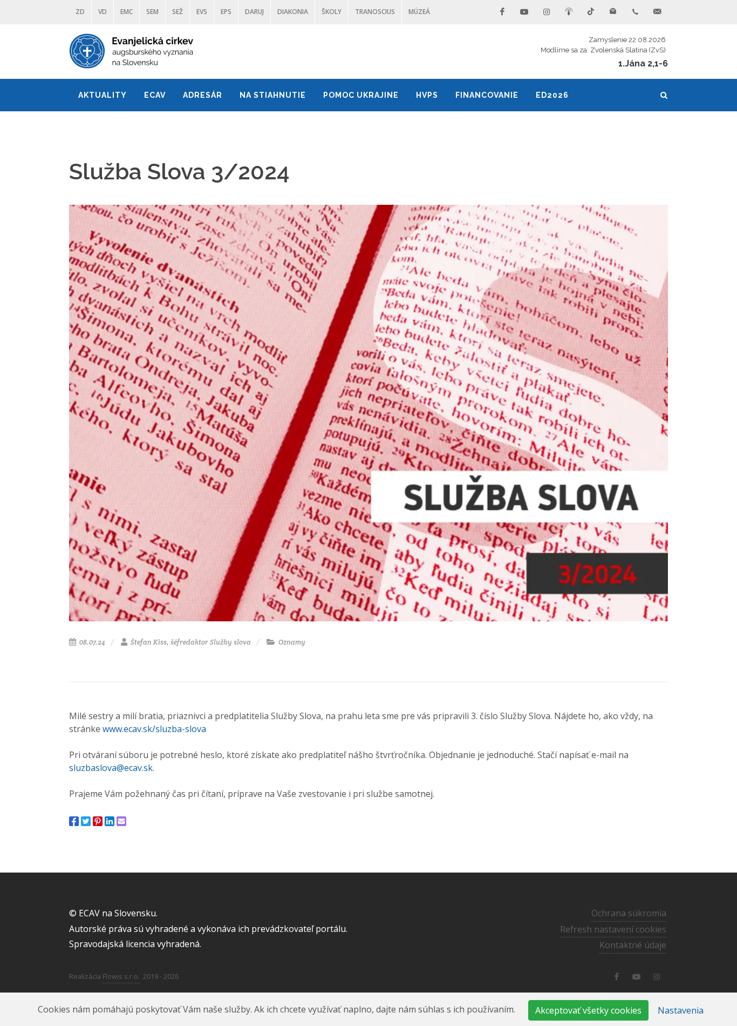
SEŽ (177, 11)
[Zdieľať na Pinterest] (98, 821)
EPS (226, 11)
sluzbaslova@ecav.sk (111, 768)
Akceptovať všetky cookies (588, 1010)
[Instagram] (546, 12)
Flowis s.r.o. (121, 976)
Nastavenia (681, 1010)
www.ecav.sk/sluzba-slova (154, 729)
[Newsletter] (613, 12)
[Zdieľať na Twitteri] (86, 821)
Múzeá (419, 11)
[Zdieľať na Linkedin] (109, 821)
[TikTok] (591, 12)
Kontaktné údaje (632, 945)
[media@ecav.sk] (657, 12)
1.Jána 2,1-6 (643, 63)
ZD (80, 11)
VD (102, 11)
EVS (201, 11)
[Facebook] (502, 12)
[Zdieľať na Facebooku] (74, 821)
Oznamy (291, 642)
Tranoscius (375, 11)
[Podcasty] (568, 12)
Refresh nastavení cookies (613, 929)
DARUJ (254, 11)
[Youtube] (524, 12)
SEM (152, 11)
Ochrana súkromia (628, 913)
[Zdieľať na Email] (121, 821)
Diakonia (292, 11)
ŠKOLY (332, 11)
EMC (126, 11)
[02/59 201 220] (635, 12)
